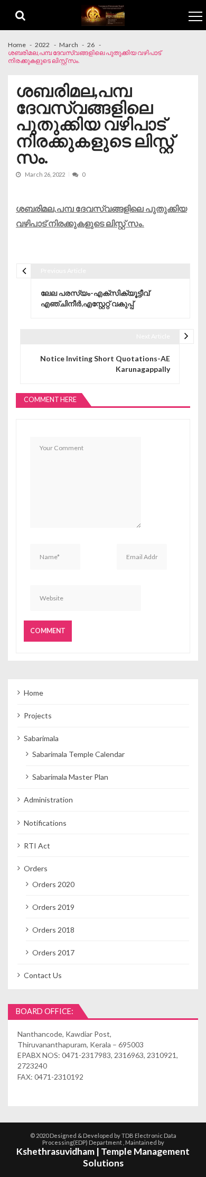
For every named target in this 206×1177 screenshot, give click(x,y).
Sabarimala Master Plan (70, 776)
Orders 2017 (53, 952)
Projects (38, 715)
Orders (36, 868)
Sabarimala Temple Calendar (78, 754)
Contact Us (43, 975)
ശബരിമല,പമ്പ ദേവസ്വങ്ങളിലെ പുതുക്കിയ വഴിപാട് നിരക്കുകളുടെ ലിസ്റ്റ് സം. (101, 215)
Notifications (45, 822)
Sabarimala (41, 738)
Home (33, 692)
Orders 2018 (53, 929)
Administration (48, 799)
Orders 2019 (53, 906)
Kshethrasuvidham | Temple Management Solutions (103, 1157)
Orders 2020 (53, 884)
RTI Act (37, 845)
